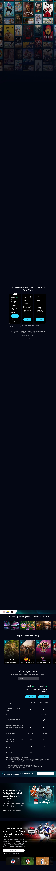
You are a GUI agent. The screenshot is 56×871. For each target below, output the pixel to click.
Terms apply (26, 303)
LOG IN (50, 2)
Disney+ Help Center (38, 766)
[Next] (53, 625)
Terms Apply (8, 757)
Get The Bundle (14, 850)
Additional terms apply (42, 332)
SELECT (15, 316)
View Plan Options (28, 338)
